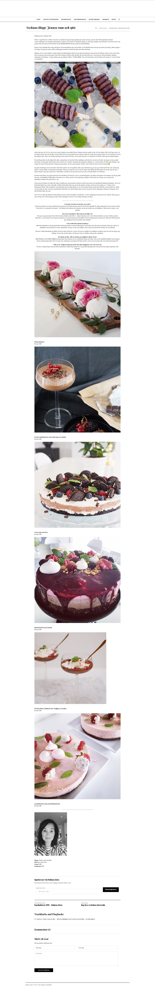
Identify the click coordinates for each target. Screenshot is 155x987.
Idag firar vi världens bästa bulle (93, 905)
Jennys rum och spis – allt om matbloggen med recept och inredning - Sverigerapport (69, 919)
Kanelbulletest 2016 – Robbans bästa (48, 905)
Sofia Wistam (39, 239)
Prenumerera (111, 889)
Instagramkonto (65, 43)
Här (40, 344)
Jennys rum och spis (73, 55)
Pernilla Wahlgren (51, 239)
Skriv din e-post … (41, 888)
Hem (96, 28)
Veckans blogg (103, 28)
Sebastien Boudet (106, 239)
